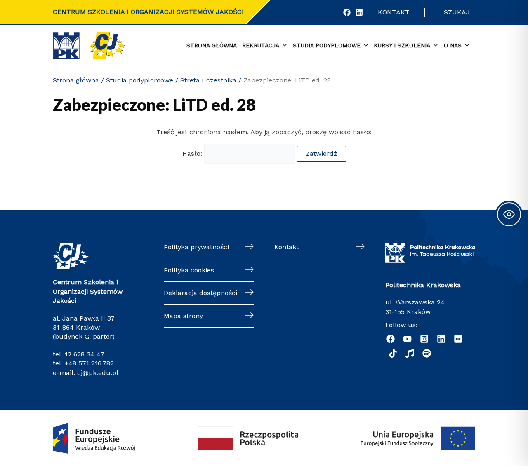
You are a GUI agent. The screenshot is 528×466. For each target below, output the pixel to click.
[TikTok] (393, 353)
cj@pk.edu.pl (97, 373)
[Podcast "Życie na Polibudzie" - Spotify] (427, 353)
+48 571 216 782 (89, 363)
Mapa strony (183, 316)
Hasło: (193, 153)
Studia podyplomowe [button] (327, 45)
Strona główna (211, 45)
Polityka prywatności (196, 247)
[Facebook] (347, 12)
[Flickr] (458, 339)
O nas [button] (453, 45)
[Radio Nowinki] (410, 353)
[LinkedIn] (359, 12)
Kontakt (394, 12)
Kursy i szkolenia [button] (402, 45)
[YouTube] (407, 339)
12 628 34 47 (84, 354)
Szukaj (457, 12)
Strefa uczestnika (208, 80)
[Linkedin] (441, 339)
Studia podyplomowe (139, 80)
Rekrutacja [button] (260, 45)
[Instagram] (424, 339)
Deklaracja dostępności (200, 293)
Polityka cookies (189, 270)
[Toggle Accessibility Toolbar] (509, 214)
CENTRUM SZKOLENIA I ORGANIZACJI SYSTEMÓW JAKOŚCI (148, 12)
